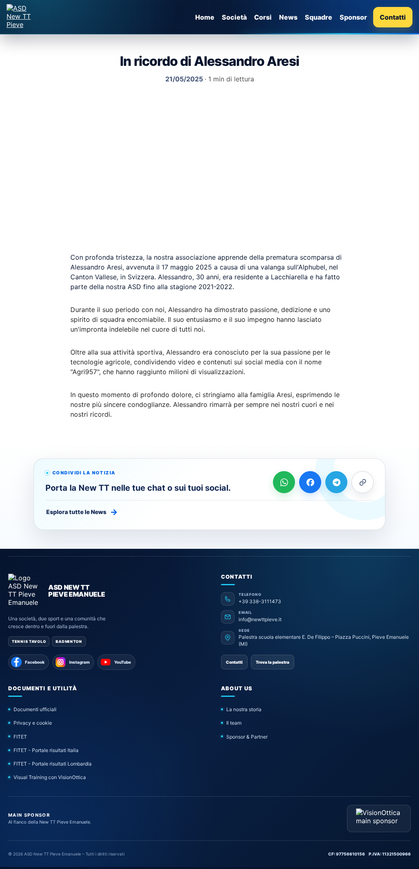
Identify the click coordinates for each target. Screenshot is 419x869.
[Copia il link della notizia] (362, 482)
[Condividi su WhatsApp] (284, 482)
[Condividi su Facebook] (310, 482)
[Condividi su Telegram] (336, 482)
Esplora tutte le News (82, 512)
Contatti (393, 17)
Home (204, 17)
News (288, 17)
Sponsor (353, 17)
